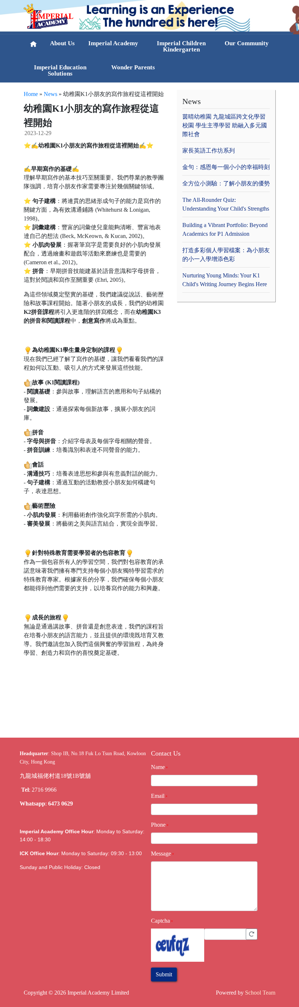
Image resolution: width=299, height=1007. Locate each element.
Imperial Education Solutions (60, 70)
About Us (62, 43)
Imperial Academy (113, 43)
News (50, 94)
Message (161, 853)
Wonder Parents (133, 67)
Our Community (247, 43)
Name (158, 767)
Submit (164, 974)
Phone (158, 825)
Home (31, 94)
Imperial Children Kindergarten (181, 46)
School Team (260, 992)
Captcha (160, 921)
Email (157, 796)
